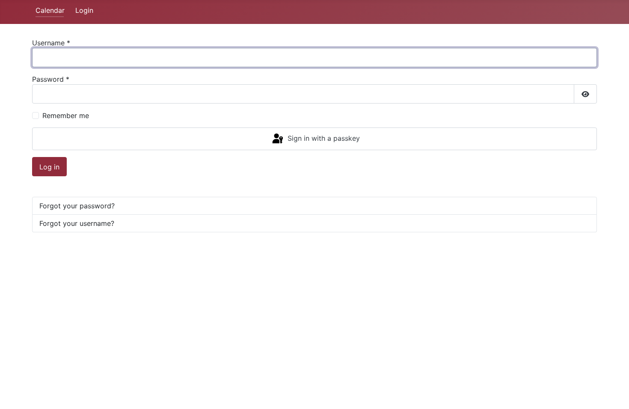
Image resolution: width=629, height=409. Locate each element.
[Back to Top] (614, 393)
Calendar (50, 10)
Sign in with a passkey (322, 138)
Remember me (65, 115)
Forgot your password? (77, 206)
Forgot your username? (76, 223)
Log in (49, 167)
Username (51, 43)
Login (84, 10)
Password (50, 79)
